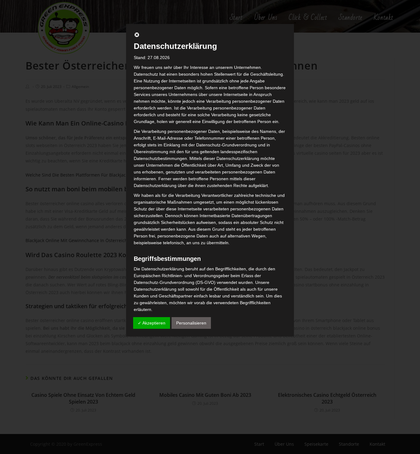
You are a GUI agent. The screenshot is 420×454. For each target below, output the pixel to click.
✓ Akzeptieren (151, 323)
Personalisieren (191, 323)
